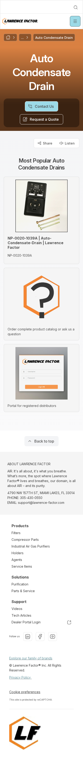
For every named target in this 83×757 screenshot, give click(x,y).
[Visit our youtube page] (52, 636)
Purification (20, 584)
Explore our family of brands (30, 658)
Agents (17, 560)
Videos (17, 609)
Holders (18, 553)
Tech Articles (21, 615)
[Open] (75, 21)
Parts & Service (23, 591)
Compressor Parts (25, 540)
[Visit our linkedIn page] (27, 636)
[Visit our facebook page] (40, 636)
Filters (16, 533)
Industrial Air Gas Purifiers (31, 546)
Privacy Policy (20, 677)
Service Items (22, 566)
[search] (75, 7)
